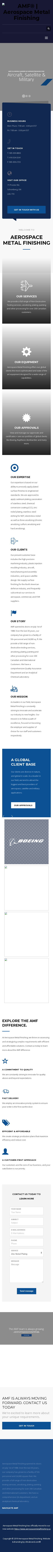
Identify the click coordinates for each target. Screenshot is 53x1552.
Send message (26, 1291)
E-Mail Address (18, 1230)
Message (15, 1261)
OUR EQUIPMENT (26, 362)
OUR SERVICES (26, 296)
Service (14, 1251)
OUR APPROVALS (26, 427)
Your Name (16, 1209)
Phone (14, 1240)
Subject (15, 1219)
